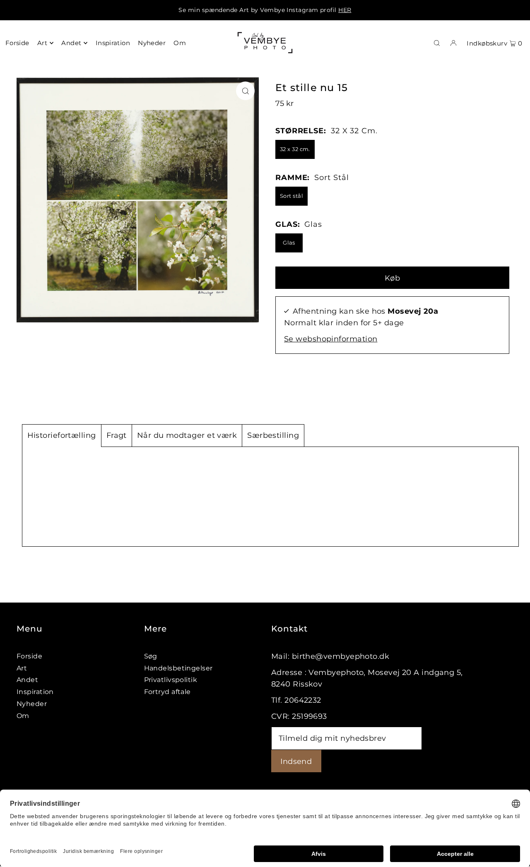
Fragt (116, 435)
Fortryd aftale (167, 692)
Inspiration (35, 692)
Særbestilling (273, 435)
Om (23, 716)
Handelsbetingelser (178, 668)
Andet (27, 680)
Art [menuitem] (42, 43)
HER (344, 10)
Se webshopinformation (330, 338)
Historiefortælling (61, 435)
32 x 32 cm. (295, 149)
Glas (289, 242)
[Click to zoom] (245, 91)
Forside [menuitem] (17, 43)
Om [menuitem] (179, 43)
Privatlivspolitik (171, 680)
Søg (150, 656)
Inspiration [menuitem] (113, 43)
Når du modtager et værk (187, 435)
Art (22, 668)
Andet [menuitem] (71, 43)
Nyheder (32, 704)
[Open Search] (436, 42)
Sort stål (291, 195)
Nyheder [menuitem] (152, 43)
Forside (29, 656)
